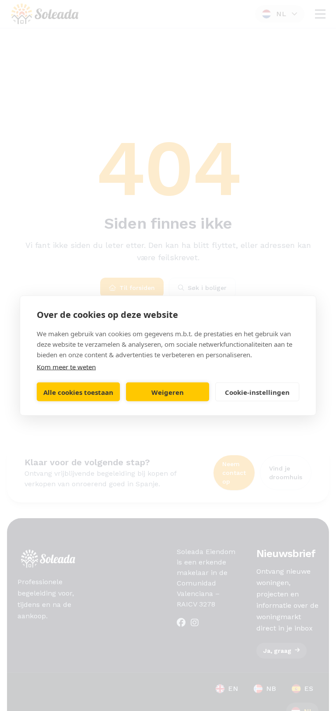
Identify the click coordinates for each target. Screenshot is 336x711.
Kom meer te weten (66, 366)
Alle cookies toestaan (78, 391)
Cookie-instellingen (257, 391)
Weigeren (167, 391)
